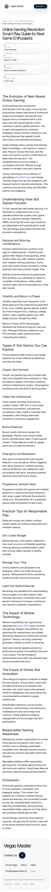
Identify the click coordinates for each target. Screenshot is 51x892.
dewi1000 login (23, 177)
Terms (25, 884)
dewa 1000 (23, 625)
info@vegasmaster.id (16, 871)
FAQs (33, 865)
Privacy (17, 884)
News (11, 21)
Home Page (11, 865)
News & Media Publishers (24, 21)
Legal (32, 884)
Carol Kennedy (10, 50)
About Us (8, 884)
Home (4, 21)
